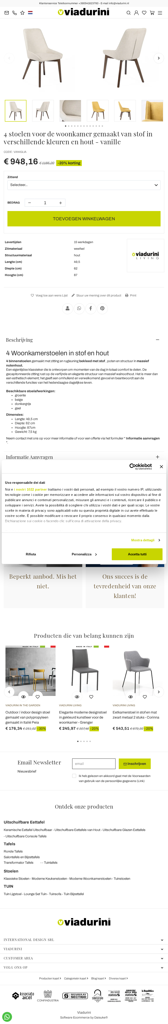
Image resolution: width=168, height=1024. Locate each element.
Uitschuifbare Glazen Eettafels (124, 830)
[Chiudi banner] (161, 466)
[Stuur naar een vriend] (67, 308)
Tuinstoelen (122, 878)
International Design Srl (29, 939)
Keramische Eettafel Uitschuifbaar (28, 830)
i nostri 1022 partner (30, 489)
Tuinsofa (55, 894)
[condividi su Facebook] (90, 308)
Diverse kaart (117, 978)
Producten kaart (49, 978)
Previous (9, 58)
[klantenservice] (14, 12)
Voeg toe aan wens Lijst (51, 295)
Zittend (12, 177)
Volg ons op (16, 967)
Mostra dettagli (143, 540)
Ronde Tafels (13, 851)
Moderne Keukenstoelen (49, 878)
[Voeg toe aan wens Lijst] (37, 696)
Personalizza (81, 554)
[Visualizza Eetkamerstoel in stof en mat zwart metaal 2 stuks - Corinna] (130, 696)
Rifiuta (31, 554)
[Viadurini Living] (145, 255)
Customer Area (18, 958)
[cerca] (128, 12)
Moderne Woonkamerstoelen (90, 878)
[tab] (84, 339)
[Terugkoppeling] (22, 12)
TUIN (8, 886)
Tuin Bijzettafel (74, 894)
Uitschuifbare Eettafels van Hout (77, 830)
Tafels (9, 844)
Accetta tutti (137, 554)
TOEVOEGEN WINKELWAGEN (84, 218)
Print (132, 295)
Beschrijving (19, 339)
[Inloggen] (136, 12)
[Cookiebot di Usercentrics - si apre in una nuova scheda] (133, 466)
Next (159, 58)
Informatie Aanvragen (29, 457)
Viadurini (13, 949)
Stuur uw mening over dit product (98, 295)
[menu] (160, 12)
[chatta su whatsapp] (7, 1017)
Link (141, 781)
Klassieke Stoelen (16, 878)
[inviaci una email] (6, 12)
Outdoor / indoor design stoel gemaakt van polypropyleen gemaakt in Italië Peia (27, 717)
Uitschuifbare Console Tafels (26, 836)
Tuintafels (51, 862)
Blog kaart (98, 978)
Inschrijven (136, 764)
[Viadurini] (84, 11)
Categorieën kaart (75, 978)
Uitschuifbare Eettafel (24, 822)
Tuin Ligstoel (12, 894)
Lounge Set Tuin (35, 894)
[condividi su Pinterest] (102, 308)
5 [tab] (94, 744)
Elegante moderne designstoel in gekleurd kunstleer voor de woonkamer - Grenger (83, 717)
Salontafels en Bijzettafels (22, 857)
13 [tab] (106, 129)
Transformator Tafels (18, 862)
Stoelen (11, 871)
